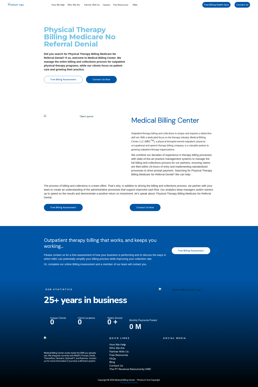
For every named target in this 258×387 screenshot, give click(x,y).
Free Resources (120, 4)
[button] (74, 4)
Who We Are (74, 4)
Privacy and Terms (129, 382)
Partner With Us (92, 4)
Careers (106, 4)
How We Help (58, 4)
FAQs (135, 4)
